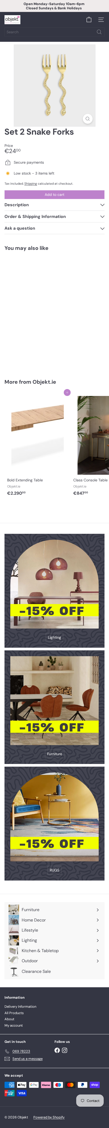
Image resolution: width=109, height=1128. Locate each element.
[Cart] (89, 19)
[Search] (99, 31)
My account (13, 1025)
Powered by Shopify (49, 1117)
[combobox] (54, 31)
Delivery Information (20, 1006)
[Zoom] (88, 119)
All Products (14, 1013)
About (9, 1019)
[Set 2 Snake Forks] (37, 311)
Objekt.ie (44, 381)
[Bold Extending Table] (37, 445)
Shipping (30, 183)
